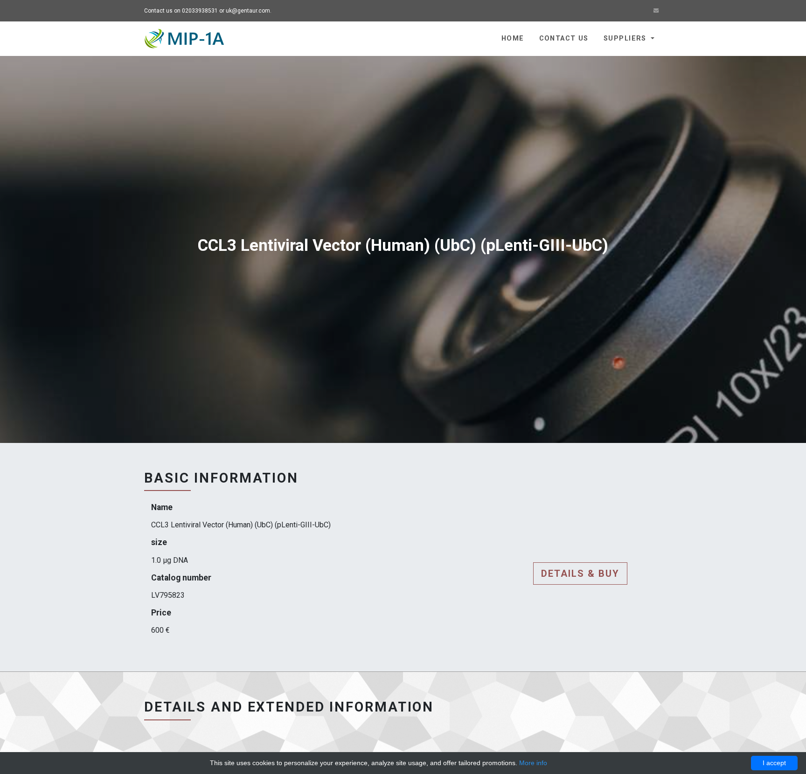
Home (512, 38)
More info (533, 763)
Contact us (564, 38)
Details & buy (580, 573)
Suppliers (626, 38)
